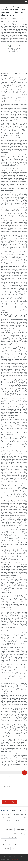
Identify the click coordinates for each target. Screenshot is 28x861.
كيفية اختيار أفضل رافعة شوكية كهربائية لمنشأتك (8, 820)
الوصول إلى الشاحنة (20, 829)
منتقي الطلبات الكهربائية (18, 833)
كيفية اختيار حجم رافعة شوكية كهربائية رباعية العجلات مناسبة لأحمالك (21, 817)
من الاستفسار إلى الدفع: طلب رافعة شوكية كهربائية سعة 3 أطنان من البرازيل (11, 814)
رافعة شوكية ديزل (5, 848)
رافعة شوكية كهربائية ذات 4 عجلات (9, 837)
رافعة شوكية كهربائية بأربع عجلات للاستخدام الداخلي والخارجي (8, 817)
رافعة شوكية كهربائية (12, 94)
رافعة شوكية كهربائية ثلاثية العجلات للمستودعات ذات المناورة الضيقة (21, 820)
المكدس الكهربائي (6, 844)
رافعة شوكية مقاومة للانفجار (7, 829)
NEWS (13, 810)
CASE (17, 810)
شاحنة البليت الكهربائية (17, 844)
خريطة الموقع (15, 859)
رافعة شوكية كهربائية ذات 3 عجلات (9, 840)
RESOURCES (23, 810)
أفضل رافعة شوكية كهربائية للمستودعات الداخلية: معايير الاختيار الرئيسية (21, 814)
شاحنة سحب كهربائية (6, 833)
